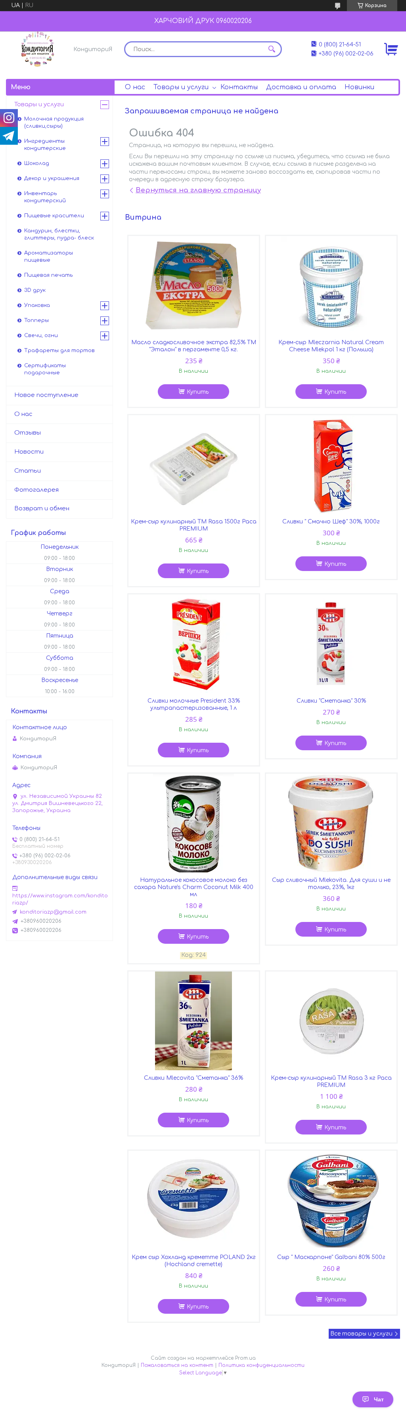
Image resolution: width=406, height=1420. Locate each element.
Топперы (36, 320)
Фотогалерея (36, 490)
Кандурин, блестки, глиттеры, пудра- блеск (59, 234)
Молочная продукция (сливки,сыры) (54, 122)
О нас (135, 87)
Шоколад (36, 163)
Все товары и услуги (361, 1334)
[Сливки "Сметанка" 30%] (331, 644)
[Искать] (272, 49)
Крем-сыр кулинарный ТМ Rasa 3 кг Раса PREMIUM (331, 1081)
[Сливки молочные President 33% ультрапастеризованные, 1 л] (193, 644)
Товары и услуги (181, 87)
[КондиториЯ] (38, 49)
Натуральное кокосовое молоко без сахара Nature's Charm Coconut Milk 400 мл (193, 887)
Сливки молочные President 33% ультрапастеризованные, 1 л (193, 704)
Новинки (359, 87)
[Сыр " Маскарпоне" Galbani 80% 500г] (331, 1200)
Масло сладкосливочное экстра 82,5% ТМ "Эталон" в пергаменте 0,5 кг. (193, 346)
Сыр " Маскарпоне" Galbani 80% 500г (331, 1257)
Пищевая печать (48, 275)
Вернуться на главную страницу (198, 190)
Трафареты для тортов (59, 350)
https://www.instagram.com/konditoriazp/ (60, 899)
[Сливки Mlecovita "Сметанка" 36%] (193, 1021)
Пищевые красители (54, 215)
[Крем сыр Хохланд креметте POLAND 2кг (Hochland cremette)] (193, 1200)
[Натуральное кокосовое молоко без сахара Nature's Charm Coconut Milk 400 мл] (193, 823)
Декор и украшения (51, 178)
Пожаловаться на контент (177, 1365)
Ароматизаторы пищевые (48, 256)
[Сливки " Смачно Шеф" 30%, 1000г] (331, 464)
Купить (198, 392)
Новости (29, 451)
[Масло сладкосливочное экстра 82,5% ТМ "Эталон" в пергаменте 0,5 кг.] (193, 285)
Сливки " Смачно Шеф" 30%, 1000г (331, 522)
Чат (379, 1399)
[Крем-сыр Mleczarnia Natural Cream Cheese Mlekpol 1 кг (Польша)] (331, 285)
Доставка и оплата (301, 87)
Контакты (239, 87)
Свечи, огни (41, 335)
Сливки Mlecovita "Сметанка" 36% (193, 1078)
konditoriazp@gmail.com (53, 912)
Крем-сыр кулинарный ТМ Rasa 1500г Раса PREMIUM (194, 525)
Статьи (27, 471)
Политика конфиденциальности (261, 1365)
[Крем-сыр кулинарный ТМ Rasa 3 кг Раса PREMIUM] (331, 1021)
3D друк (35, 290)
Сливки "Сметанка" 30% (331, 701)
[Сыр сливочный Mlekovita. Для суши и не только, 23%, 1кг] (331, 823)
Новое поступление (46, 395)
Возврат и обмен (41, 508)
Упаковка (37, 305)
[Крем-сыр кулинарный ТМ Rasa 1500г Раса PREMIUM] (193, 464)
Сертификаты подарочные (45, 369)
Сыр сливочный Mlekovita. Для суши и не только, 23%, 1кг (331, 883)
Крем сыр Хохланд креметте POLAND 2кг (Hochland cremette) (194, 1260)
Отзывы (27, 432)
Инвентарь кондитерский (45, 197)
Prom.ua (245, 1358)
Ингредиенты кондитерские (45, 144)
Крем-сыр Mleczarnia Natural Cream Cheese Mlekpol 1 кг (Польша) (331, 346)
